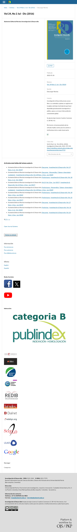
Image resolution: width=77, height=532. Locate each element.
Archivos (11, 7)
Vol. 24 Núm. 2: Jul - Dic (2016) (26, 7)
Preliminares (46, 177)
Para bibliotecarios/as (10, 253)
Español (6, 268)
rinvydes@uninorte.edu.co (35, 498)
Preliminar (45, 207)
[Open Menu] (4, 2)
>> (9, 219)
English (6, 265)
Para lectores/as (8, 247)
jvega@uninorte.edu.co (18, 498)
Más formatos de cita (54, 154)
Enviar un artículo (10, 235)
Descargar (45, 167)
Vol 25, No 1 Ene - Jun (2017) (51, 182)
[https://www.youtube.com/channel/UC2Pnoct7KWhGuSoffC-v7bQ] (8, 297)
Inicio (5, 7)
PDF (51, 66)
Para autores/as (8, 250)
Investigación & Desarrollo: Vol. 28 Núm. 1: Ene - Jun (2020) (34, 175)
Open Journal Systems (11, 226)
